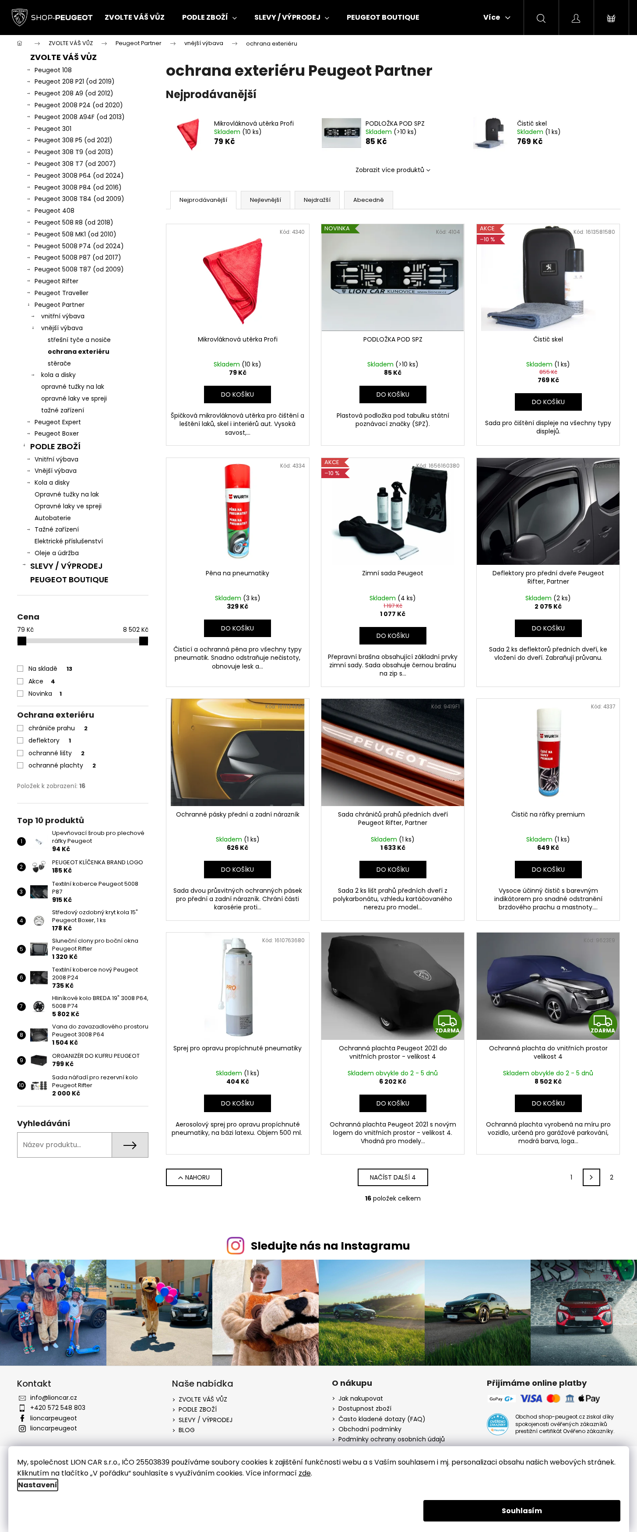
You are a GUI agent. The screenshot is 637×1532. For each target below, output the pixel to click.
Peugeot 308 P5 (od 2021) (74, 140)
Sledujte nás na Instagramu (330, 1246)
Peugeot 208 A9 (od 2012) (74, 93)
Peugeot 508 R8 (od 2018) (74, 222)
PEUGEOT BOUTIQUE (69, 579)
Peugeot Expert (58, 422)
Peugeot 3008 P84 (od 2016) (78, 187)
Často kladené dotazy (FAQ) (382, 1419)
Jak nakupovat (360, 1399)
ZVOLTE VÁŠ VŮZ (63, 57)
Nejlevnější (265, 200)
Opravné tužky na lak (67, 494)
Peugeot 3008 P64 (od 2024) (79, 175)
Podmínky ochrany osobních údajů (391, 1439)
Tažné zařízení (57, 529)
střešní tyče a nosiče (79, 339)
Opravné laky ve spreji (68, 506)
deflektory (49, 740)
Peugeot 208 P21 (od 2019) (75, 81)
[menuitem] (134, 17)
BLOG (187, 1430)
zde (305, 1473)
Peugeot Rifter (56, 281)
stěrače (59, 363)
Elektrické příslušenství (69, 541)
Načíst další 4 (393, 1177)
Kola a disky (52, 482)
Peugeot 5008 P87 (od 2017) (78, 257)
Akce (41, 681)
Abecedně (368, 200)
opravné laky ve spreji (74, 398)
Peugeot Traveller (61, 293)
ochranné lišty (56, 753)
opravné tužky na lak (72, 386)
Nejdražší (317, 200)
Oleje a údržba (57, 553)
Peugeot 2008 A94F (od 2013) (80, 117)
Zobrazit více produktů (389, 170)
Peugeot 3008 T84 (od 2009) (79, 198)
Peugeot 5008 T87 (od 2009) (79, 269)
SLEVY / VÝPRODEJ (66, 565)
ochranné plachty (62, 765)
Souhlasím (522, 1511)
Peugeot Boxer (57, 433)
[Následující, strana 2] (591, 1177)
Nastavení (37, 1485)
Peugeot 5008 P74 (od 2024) (79, 246)
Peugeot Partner (59, 304)
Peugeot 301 (53, 128)
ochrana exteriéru (78, 351)
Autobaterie (53, 518)
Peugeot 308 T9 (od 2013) (74, 152)
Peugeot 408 (54, 210)
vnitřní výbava (62, 316)
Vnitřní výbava (56, 459)
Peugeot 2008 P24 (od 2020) (79, 105)
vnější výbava (62, 328)
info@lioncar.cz (53, 1397)
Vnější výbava (56, 470)
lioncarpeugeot (53, 1418)
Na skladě (50, 668)
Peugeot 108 (53, 70)
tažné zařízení (62, 410)
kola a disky (58, 374)
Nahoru (197, 1177)
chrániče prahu (58, 728)
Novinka (45, 693)
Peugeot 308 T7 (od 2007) (75, 163)
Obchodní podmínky (369, 1429)
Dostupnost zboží (364, 1409)
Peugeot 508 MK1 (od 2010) (75, 234)
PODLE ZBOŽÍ (55, 446)
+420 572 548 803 (57, 1407)
